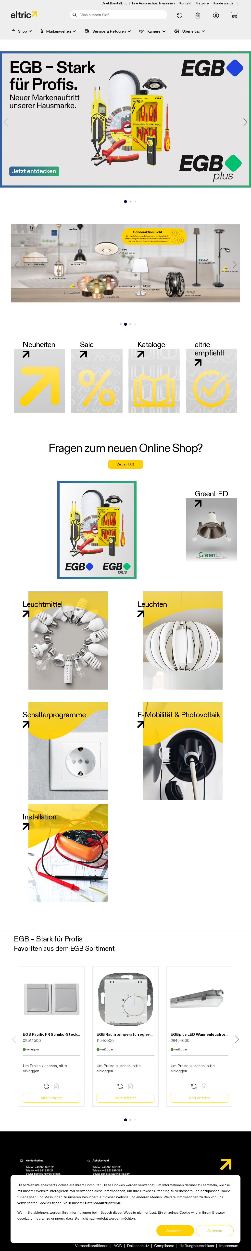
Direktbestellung (114, 3)
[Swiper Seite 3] (130, 202)
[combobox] (119, 15)
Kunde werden (224, 3)
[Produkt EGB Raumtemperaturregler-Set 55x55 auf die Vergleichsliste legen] (120, 1087)
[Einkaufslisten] (198, 15)
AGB (117, 1245)
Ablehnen (214, 1231)
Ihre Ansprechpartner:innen (153, 3)
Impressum (228, 1245)
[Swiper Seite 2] (125, 201)
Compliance (164, 1245)
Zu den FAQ (125, 464)
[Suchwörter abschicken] (75, 14)
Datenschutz (138, 1245)
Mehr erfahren (52, 1098)
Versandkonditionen (91, 1245)
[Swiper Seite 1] (121, 202)
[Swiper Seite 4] (135, 201)
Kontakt (185, 3)
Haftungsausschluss (196, 1245)
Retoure (202, 3)
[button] (216, 15)
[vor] (245, 122)
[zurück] (5, 122)
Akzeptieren (175, 1231)
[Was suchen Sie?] (75, 14)
